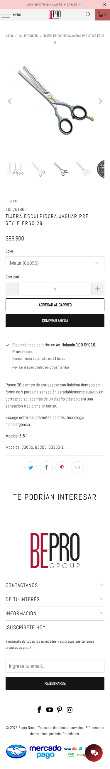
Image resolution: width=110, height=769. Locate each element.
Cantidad (12, 276)
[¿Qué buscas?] (88, 14)
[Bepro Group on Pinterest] (59, 710)
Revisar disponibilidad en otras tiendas (41, 367)
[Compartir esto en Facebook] (46, 467)
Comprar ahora (55, 320)
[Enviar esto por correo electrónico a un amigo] (77, 467)
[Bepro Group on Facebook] (39, 710)
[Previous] (10, 101)
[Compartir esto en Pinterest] (61, 467)
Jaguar (11, 200)
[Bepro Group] (55, 14)
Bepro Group (27, 727)
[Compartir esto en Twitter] (30, 467)
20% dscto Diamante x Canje (52, 4)
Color (9, 251)
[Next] (100, 101)
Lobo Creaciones (67, 733)
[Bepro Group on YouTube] (49, 710)
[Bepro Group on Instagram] (70, 710)
